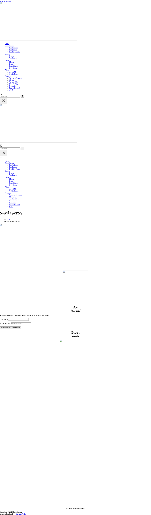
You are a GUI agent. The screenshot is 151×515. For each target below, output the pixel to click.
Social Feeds (13, 66)
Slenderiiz (12, 80)
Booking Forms (14, 52)
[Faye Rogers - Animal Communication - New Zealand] (38, 40)
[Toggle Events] (38, 171)
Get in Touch (13, 74)
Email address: (5, 323)
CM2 (11, 90)
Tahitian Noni (14, 82)
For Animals (13, 48)
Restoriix (12, 86)
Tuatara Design (21, 514)
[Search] (1, 94)
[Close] (3, 101)
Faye (8, 219)
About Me (12, 72)
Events (11, 56)
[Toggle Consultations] (38, 163)
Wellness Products (15, 78)
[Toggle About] (38, 187)
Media (11, 62)
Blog (11, 64)
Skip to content (5, 1)
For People (13, 50)
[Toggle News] (38, 177)
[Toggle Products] (38, 193)
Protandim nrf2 (14, 88)
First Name (4, 319)
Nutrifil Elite (13, 84)
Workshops (13, 58)
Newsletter (13, 68)
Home (7, 44)
